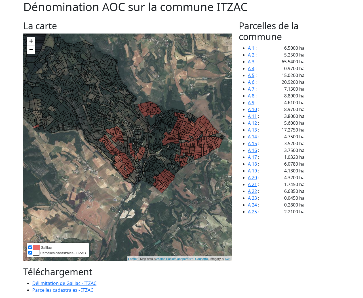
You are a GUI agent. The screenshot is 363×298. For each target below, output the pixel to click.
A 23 (252, 198)
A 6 (251, 82)
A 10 (252, 109)
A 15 (252, 143)
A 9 (251, 102)
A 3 (251, 62)
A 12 (252, 123)
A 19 (252, 171)
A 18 (252, 164)
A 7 (251, 89)
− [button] (31, 49)
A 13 (252, 130)
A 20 (252, 177)
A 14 (252, 137)
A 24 (252, 205)
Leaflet (133, 258)
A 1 (251, 48)
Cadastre (201, 258)
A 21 (252, 184)
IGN (228, 258)
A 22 (252, 191)
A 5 (251, 75)
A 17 (252, 157)
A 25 (252, 212)
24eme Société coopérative (174, 258)
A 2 (251, 55)
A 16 (252, 150)
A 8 (251, 96)
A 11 (252, 116)
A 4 (251, 68)
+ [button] (31, 41)
